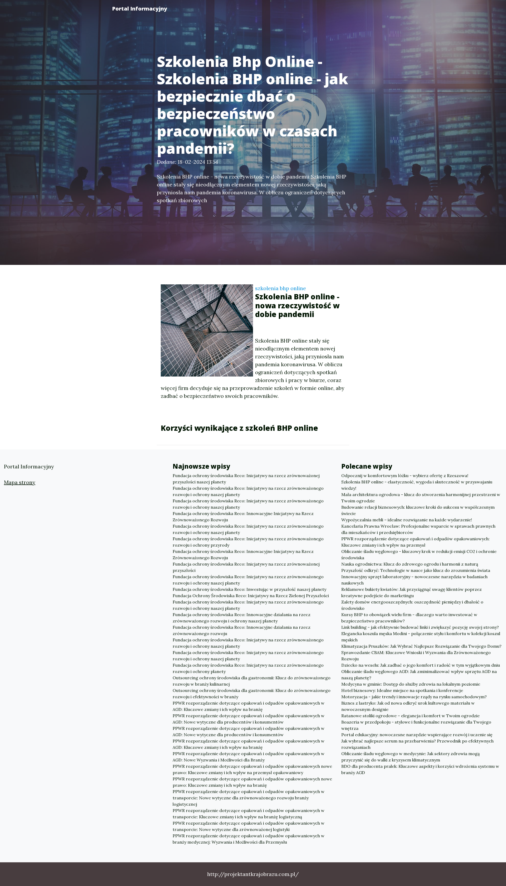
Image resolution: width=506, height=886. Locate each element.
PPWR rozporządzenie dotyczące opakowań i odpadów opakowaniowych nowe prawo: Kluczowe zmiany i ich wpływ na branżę (252, 782)
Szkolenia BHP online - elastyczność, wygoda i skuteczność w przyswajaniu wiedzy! (416, 485)
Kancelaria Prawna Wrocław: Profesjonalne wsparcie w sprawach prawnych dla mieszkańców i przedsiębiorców (418, 529)
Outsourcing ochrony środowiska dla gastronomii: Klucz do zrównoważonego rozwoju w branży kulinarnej (251, 681)
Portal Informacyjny (139, 8)
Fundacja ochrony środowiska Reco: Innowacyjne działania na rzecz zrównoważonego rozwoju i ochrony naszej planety (241, 617)
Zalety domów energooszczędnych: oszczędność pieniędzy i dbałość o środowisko (412, 605)
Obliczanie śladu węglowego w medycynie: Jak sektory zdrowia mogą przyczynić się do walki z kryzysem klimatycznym (410, 757)
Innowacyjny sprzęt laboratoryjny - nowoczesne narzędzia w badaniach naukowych (414, 580)
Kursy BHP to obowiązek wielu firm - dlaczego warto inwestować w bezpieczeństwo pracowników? (409, 617)
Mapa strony (19, 482)
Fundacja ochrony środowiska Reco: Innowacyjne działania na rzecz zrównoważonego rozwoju (241, 630)
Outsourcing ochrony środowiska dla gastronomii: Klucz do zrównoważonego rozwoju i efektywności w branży (251, 693)
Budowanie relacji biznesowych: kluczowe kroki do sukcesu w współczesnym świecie (418, 510)
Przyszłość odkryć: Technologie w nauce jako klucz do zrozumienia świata (415, 570)
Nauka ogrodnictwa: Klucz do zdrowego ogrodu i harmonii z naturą (409, 564)
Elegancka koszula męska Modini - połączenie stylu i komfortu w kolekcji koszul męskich (420, 636)
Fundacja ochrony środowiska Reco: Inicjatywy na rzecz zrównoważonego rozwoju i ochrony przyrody (248, 542)
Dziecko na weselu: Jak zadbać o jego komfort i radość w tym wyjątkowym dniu (420, 665)
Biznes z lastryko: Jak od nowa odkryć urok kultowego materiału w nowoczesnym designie (408, 706)
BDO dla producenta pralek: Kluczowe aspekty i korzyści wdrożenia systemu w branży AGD (420, 769)
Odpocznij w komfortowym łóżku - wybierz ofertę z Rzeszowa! (404, 475)
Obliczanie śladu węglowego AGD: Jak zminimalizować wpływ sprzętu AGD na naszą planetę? (419, 674)
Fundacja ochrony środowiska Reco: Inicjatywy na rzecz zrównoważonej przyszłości (246, 567)
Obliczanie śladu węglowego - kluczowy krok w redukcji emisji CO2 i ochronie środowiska (419, 554)
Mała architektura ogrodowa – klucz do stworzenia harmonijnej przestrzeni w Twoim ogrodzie (420, 497)
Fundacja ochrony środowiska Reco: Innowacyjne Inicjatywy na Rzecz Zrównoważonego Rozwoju (243, 516)
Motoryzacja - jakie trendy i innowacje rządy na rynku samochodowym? (414, 696)
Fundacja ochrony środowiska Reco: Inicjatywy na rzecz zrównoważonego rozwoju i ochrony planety (248, 668)
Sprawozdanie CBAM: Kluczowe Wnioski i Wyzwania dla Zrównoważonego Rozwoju (416, 655)
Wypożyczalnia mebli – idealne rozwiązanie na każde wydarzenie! (406, 519)
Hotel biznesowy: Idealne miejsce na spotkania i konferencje (402, 690)
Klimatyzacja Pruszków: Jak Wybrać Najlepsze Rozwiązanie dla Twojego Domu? (421, 646)
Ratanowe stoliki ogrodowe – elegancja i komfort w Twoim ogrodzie (410, 715)
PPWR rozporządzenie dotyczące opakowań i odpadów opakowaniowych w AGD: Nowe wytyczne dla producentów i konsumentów (248, 719)
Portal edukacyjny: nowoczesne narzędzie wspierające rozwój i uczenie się (417, 734)
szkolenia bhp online (280, 288)
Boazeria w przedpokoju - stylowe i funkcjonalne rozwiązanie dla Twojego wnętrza (416, 725)
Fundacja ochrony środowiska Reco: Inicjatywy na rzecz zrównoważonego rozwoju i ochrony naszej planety (248, 491)
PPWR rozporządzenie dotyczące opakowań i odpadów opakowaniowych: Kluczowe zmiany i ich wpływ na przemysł (415, 542)
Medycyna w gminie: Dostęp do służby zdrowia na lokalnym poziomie (410, 684)
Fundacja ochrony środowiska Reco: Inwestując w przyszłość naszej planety (249, 589)
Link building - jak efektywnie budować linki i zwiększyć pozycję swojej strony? (420, 627)
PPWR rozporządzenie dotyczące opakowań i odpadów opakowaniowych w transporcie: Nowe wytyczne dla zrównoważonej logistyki (248, 826)
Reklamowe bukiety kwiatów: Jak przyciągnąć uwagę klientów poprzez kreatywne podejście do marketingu (411, 592)
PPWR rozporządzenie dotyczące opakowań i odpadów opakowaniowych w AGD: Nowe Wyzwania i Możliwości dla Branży (248, 757)
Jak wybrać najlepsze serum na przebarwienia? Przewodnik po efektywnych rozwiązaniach (417, 744)
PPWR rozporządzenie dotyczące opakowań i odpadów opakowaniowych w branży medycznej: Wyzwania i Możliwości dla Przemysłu (248, 839)
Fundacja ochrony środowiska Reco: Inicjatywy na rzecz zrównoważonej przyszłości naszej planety (246, 478)
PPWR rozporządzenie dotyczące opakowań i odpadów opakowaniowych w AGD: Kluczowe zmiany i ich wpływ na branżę (248, 706)
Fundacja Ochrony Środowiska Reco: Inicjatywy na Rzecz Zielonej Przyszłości (251, 595)
